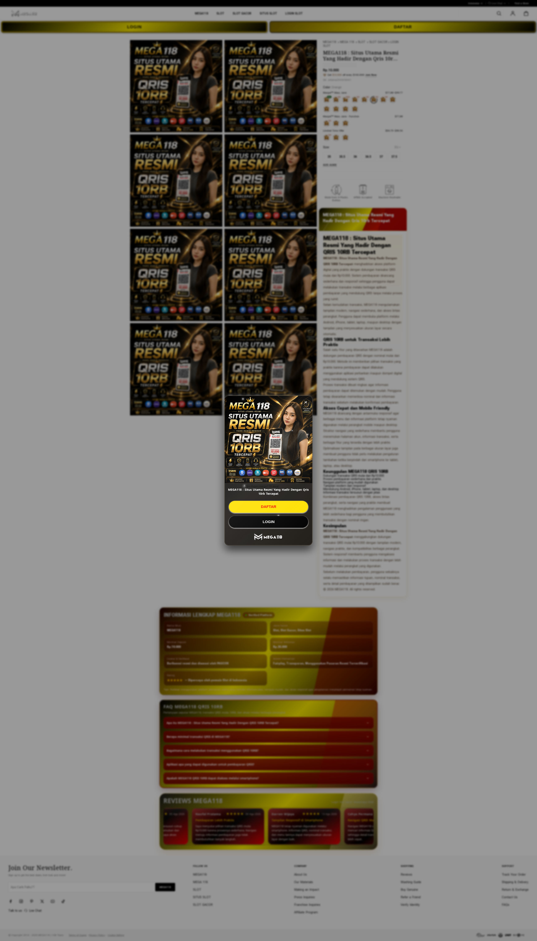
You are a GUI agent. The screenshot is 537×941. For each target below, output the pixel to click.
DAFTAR (268, 507)
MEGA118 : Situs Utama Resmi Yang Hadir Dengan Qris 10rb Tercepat (268, 492)
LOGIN (269, 522)
